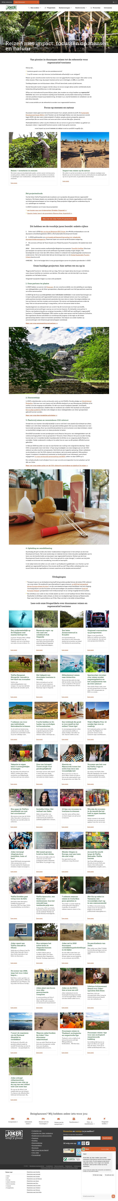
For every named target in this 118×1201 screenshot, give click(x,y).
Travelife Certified (77, 248)
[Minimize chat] (113, 1149)
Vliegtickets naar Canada (33, 1176)
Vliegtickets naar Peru (32, 1183)
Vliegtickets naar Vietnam (33, 1190)
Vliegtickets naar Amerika (33, 1172)
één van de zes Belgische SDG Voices (53, 231)
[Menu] (110, 1149)
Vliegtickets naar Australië (33, 1174)
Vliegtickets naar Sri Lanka (33, 1185)
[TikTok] (87, 1143)
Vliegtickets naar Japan (33, 1181)
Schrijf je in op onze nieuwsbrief (75, 1134)
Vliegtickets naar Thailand (33, 1187)
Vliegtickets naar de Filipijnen (34, 1178)
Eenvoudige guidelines (33, 410)
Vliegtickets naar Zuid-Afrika (34, 1192)
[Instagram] (83, 1143)
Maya (107, 1149)
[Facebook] (79, 1143)
